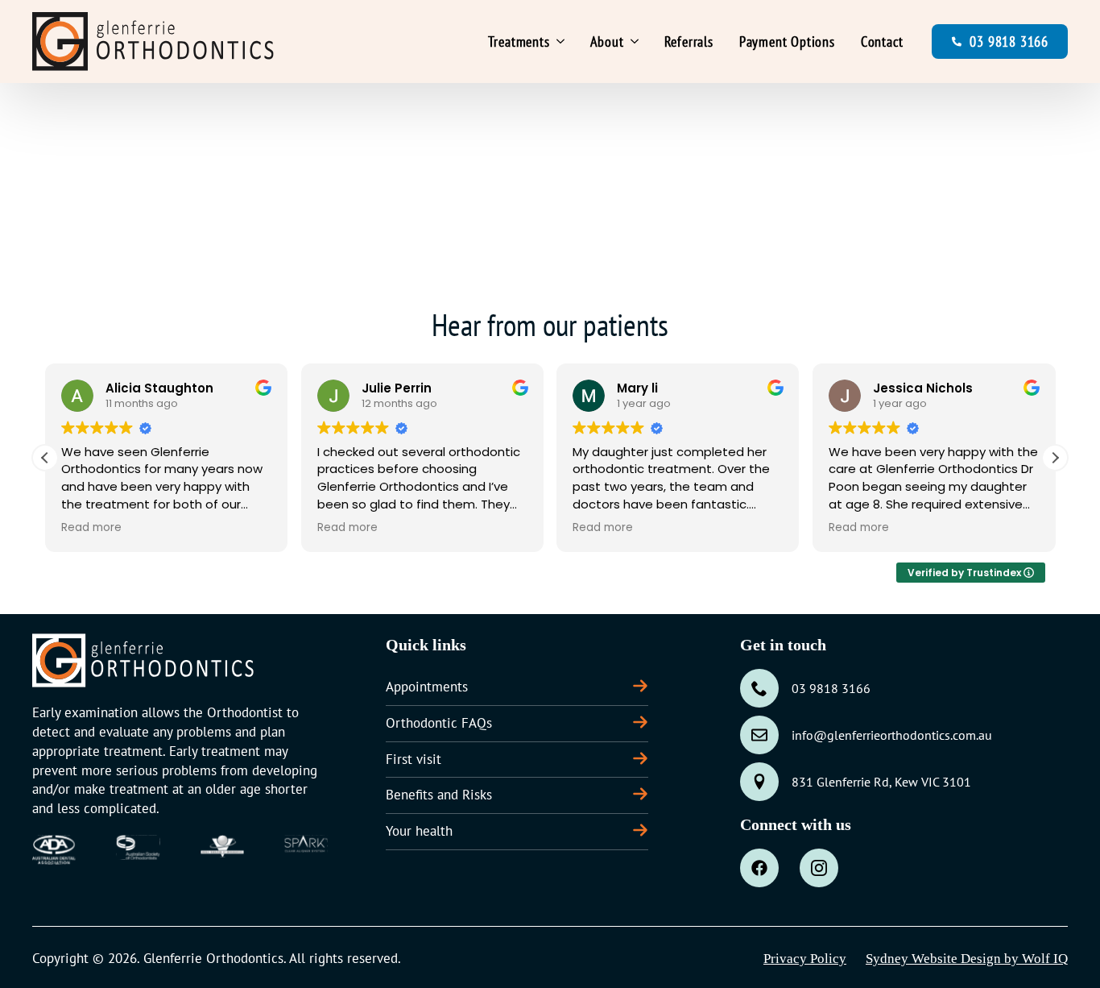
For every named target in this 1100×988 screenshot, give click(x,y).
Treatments (519, 41)
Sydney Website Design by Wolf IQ (967, 958)
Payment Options (787, 41)
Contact (882, 41)
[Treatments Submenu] (563, 42)
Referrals (688, 41)
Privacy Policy (804, 958)
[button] (1055, 458)
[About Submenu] (637, 42)
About (607, 41)
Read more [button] (91, 528)
